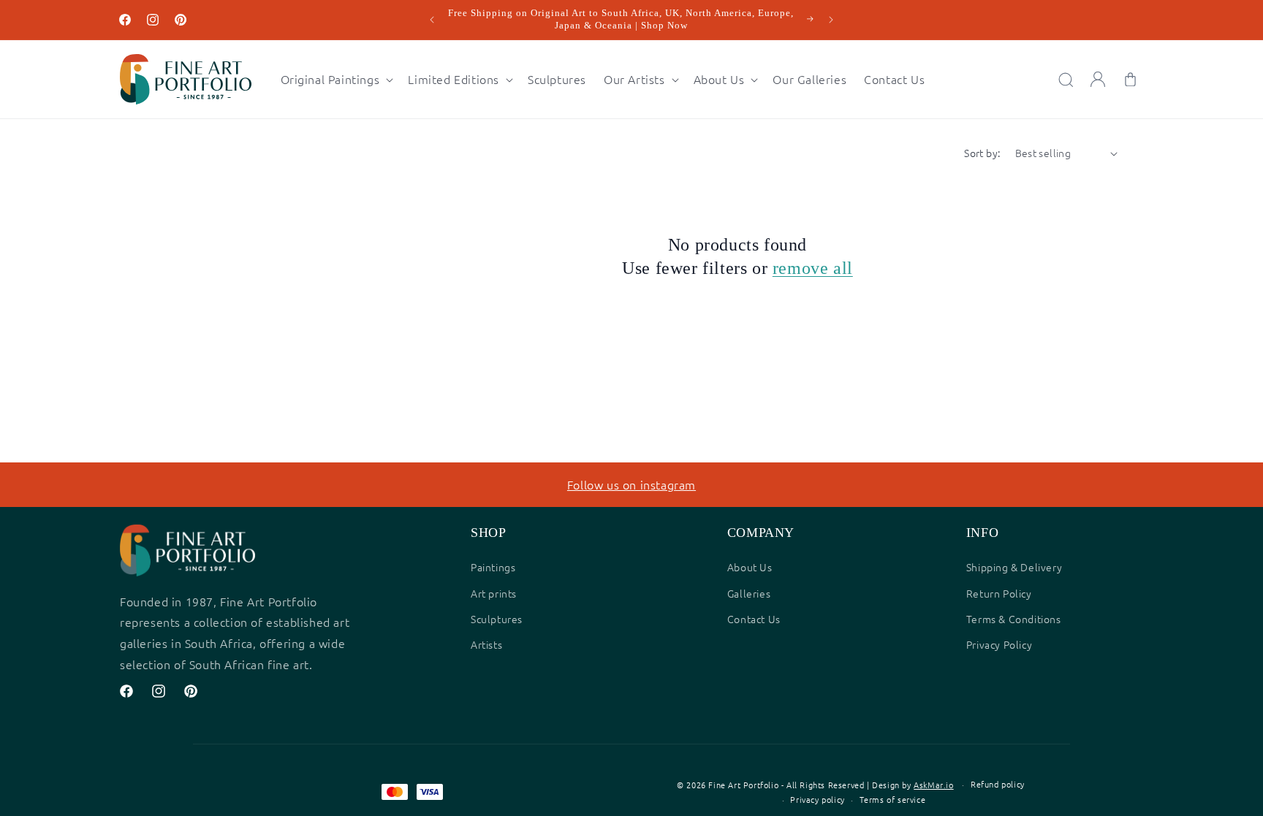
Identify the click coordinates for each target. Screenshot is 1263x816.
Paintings (493, 567)
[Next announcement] (831, 20)
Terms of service (893, 799)
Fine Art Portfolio (743, 784)
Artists (486, 644)
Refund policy (998, 784)
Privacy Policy (999, 644)
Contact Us (754, 618)
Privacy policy (817, 799)
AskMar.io (933, 784)
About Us (750, 567)
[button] (336, 79)
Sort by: (982, 152)
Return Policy (999, 593)
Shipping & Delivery (1014, 567)
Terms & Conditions (1013, 618)
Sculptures (497, 618)
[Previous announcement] (432, 20)
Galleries (748, 593)
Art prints (494, 593)
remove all (813, 268)
